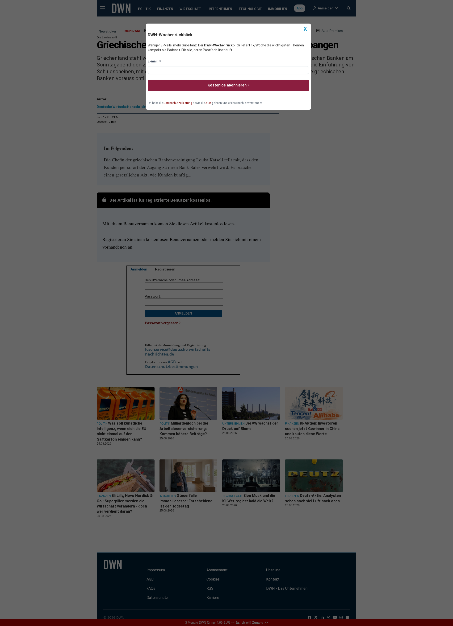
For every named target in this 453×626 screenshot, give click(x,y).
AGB (208, 103)
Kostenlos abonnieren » (228, 85)
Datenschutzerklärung (178, 103)
